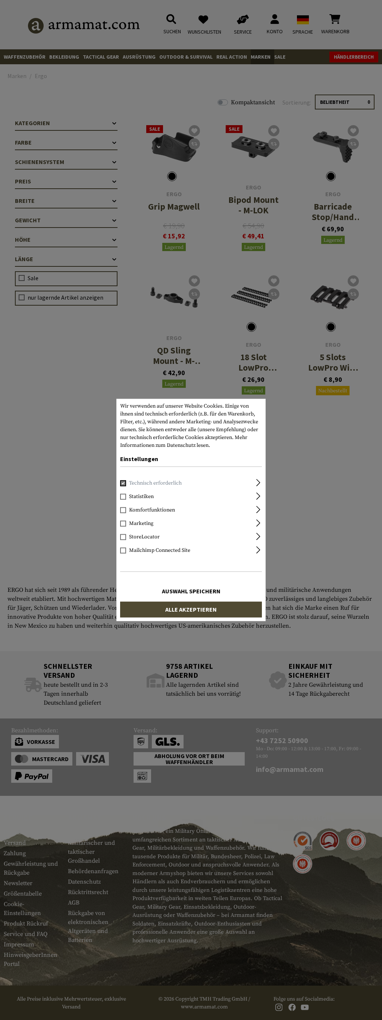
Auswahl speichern (191, 591)
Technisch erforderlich (155, 483)
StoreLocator (144, 537)
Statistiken (141, 497)
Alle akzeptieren (191, 609)
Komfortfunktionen (152, 510)
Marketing (141, 523)
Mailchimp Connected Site (159, 550)
